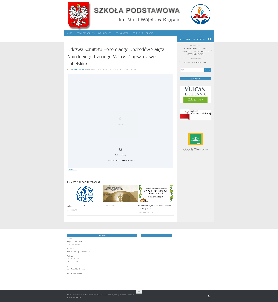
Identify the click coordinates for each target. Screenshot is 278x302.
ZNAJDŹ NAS (195, 78)
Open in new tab (129, 160)
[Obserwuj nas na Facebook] (209, 39)
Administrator (78, 70)
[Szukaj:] (192, 70)
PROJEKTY (150, 33)
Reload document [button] (113, 160)
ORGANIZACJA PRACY (85, 33)
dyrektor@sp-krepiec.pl (75, 273)
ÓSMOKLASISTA (122, 33)
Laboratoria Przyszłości (76, 206)
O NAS (69, 33)
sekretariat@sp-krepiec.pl (76, 269)
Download (72, 169)
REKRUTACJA (138, 33)
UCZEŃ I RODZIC (104, 33)
